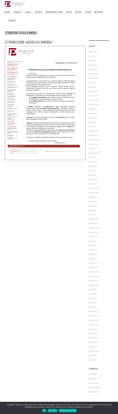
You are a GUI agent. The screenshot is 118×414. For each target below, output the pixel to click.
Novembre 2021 (94, 144)
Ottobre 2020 (93, 197)
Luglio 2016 (92, 360)
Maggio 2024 (93, 52)
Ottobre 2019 (93, 237)
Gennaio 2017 (93, 342)
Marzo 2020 (92, 215)
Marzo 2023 (92, 87)
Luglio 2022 (92, 113)
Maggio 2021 (93, 166)
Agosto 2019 (93, 241)
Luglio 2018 (92, 294)
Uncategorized (93, 392)
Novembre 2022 (94, 104)
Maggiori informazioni (68, 410)
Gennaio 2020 (93, 223)
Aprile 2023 (92, 83)
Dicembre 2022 (93, 100)
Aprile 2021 (92, 171)
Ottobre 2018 (93, 281)
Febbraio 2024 (93, 65)
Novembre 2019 (94, 232)
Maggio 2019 (93, 254)
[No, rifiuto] (115, 408)
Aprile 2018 (92, 303)
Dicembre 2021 (93, 140)
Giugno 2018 (93, 298)
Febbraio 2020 (93, 219)
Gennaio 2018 (93, 316)
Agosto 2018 (93, 289)
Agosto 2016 (93, 355)
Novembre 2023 (94, 78)
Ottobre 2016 (93, 347)
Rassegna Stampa (94, 387)
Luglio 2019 (92, 245)
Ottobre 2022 (93, 109)
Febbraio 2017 (93, 338)
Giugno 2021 (93, 162)
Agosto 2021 (93, 157)
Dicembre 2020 (93, 188)
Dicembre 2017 (93, 320)
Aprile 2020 (92, 210)
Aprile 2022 (92, 122)
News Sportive (93, 383)
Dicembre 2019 (93, 228)
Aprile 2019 (92, 259)
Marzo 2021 (92, 175)
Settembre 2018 (94, 285)
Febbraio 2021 (93, 179)
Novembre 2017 (94, 325)
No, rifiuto (52, 410)
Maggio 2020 (93, 206)
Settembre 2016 (94, 351)
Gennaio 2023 (93, 96)
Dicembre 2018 (93, 272)
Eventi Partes (93, 374)
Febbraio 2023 (93, 91)
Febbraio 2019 (93, 263)
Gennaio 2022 (93, 135)
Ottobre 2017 (93, 329)
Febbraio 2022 (93, 131)
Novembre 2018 (94, 276)
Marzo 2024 (92, 61)
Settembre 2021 (94, 153)
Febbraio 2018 (93, 311)
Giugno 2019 (93, 250)
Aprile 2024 (92, 56)
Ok (44, 410)
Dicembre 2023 (93, 74)
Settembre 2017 (94, 333)
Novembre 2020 (94, 193)
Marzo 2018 (92, 307)
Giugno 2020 (93, 201)
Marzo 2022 (92, 127)
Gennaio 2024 (93, 69)
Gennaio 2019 (93, 267)
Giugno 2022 (93, 118)
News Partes (93, 379)
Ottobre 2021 (93, 149)
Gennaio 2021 (93, 184)
